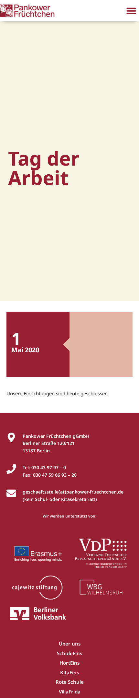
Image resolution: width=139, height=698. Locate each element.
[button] (131, 10)
